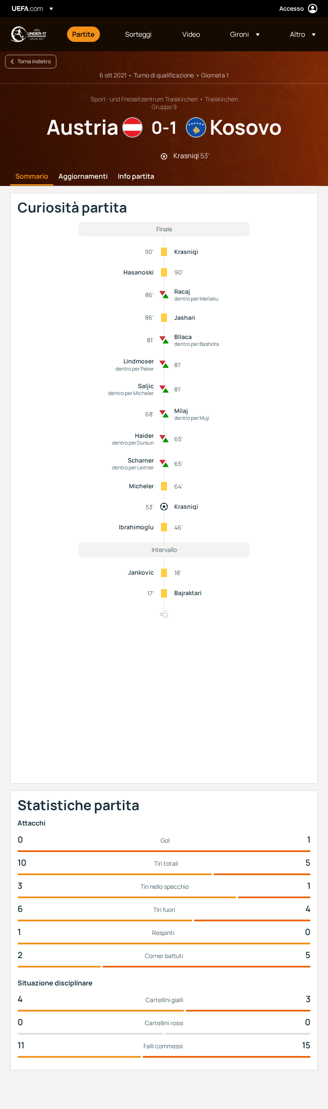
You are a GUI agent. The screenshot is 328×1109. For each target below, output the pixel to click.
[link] (83, 34)
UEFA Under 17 (28, 34)
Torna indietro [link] (34, 61)
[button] (245, 34)
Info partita (136, 176)
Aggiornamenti (83, 176)
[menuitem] (88, 34)
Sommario (31, 176)
